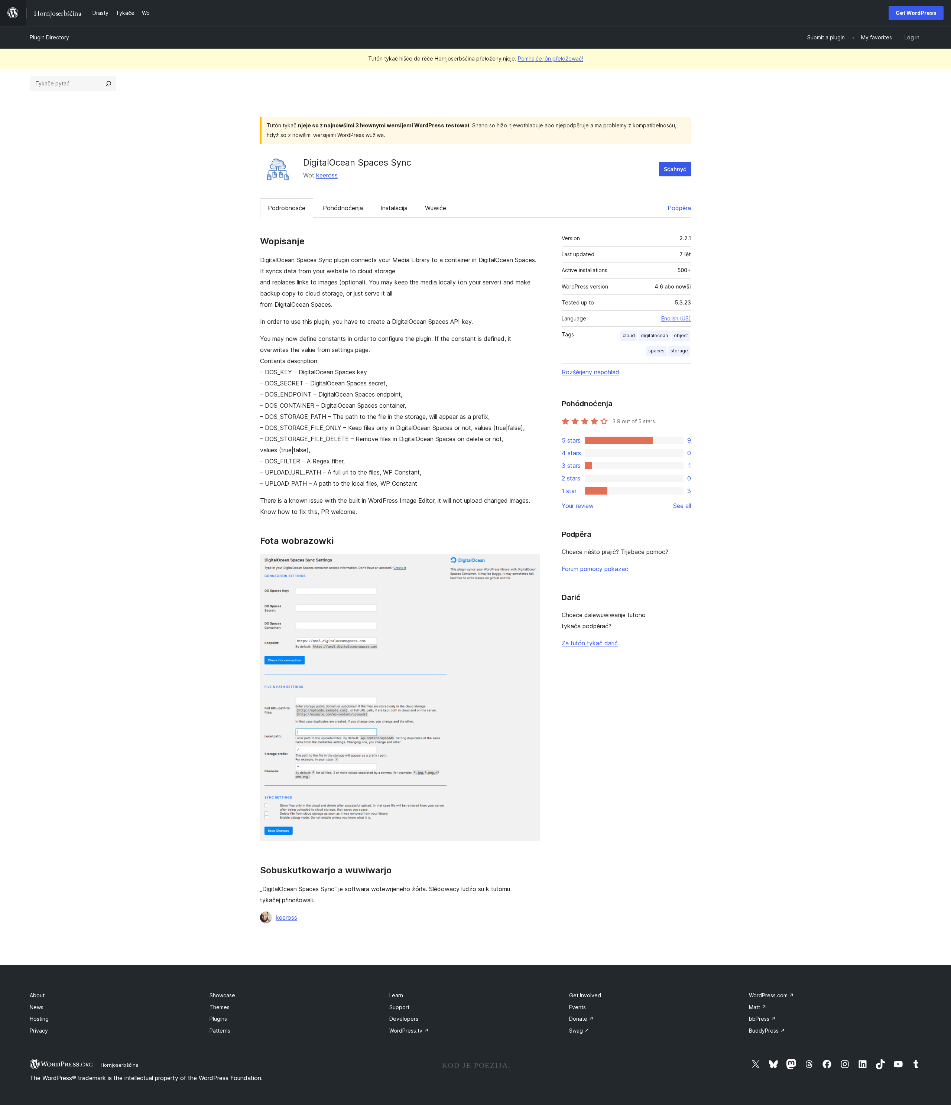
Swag (579, 1030)
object (681, 335)
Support (399, 1007)
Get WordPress (916, 13)
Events (577, 1007)
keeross (327, 175)
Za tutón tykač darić (590, 643)
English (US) (676, 318)
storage (679, 350)
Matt (757, 1007)
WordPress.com (771, 995)
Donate (581, 1019)
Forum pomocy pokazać (595, 569)
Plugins (218, 1019)
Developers (403, 1019)
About (37, 995)
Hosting (39, 1019)
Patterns (220, 1030)
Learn (396, 995)
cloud (629, 335)
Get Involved (585, 995)
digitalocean (654, 335)
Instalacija (394, 208)
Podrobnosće (286, 208)
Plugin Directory (49, 37)
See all (682, 505)
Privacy (39, 1030)
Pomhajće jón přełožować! (550, 58)
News (36, 1007)
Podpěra (679, 208)
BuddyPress (767, 1030)
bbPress (762, 1019)
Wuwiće (435, 208)
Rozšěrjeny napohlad (590, 372)
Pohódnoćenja (343, 208)
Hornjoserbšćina (120, 1065)
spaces (656, 350)
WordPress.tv (409, 1030)
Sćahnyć (675, 169)
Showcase (222, 995)
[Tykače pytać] (108, 83)
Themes (220, 1007)
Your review (578, 505)
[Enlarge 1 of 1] (530, 564)
